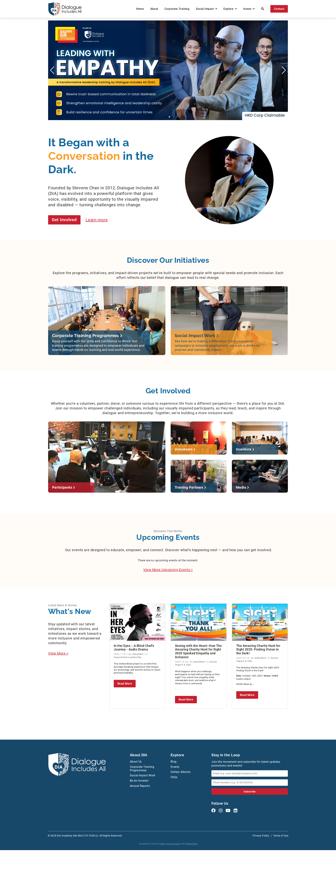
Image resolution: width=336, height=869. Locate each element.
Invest (248, 8)
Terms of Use (280, 835)
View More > (58, 653)
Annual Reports (140, 786)
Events (175, 766)
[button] (166, 116)
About (154, 8)
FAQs (174, 777)
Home (140, 8)
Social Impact (205, 8)
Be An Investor (139, 780)
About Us (136, 761)
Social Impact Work (142, 775)
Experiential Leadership (127, 657)
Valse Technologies (169, 843)
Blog (174, 761)
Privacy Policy (261, 835)
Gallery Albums (181, 772)
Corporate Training (176, 8)
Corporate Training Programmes (142, 768)
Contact (279, 8)
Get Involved (64, 219)
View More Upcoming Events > (168, 570)
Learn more (97, 219)
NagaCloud (191, 843)
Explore (229, 8)
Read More (124, 683)
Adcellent (138, 654)
